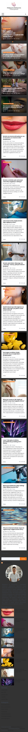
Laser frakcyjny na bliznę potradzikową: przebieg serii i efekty (12, 441)
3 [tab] (15, 41)
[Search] (26, 14)
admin (5, 38)
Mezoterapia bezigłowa (6, 716)
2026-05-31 (10, 110)
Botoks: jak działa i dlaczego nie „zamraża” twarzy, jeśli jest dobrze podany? (14, 264)
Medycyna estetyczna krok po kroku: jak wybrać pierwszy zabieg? (14, 72)
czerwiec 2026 (4, 694)
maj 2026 (3, 696)
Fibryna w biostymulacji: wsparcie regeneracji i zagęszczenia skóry (13, 528)
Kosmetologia (6, 28)
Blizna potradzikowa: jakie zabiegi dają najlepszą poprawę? (13, 486)
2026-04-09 (11, 75)
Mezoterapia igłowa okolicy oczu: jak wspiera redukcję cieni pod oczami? (13, 107)
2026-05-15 (10, 38)
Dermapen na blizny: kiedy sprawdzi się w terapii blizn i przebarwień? (11, 354)
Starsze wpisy (4, 553)
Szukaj (3, 556)
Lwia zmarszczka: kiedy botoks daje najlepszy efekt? (12, 221)
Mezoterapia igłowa (8, 103)
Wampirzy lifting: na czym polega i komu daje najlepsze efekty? (14, 55)
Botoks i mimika (7, 118)
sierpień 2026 (4, 690)
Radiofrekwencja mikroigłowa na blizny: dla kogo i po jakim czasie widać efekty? (13, 308)
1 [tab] (12, 41)
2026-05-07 (10, 93)
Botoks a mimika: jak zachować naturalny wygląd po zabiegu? (13, 180)
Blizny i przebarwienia (8, 289)
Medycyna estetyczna (8, 52)
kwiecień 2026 (4, 699)
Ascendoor (22, 728)
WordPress (10, 730)
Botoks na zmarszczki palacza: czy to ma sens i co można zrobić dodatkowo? (14, 137)
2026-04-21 (10, 58)
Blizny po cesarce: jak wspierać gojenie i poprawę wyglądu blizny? (13, 400)
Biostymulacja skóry (8, 510)
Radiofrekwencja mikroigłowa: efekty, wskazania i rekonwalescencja (12, 89)
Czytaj (4, 156)
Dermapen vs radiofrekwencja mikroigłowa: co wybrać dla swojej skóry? (13, 34)
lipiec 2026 (3, 692)
